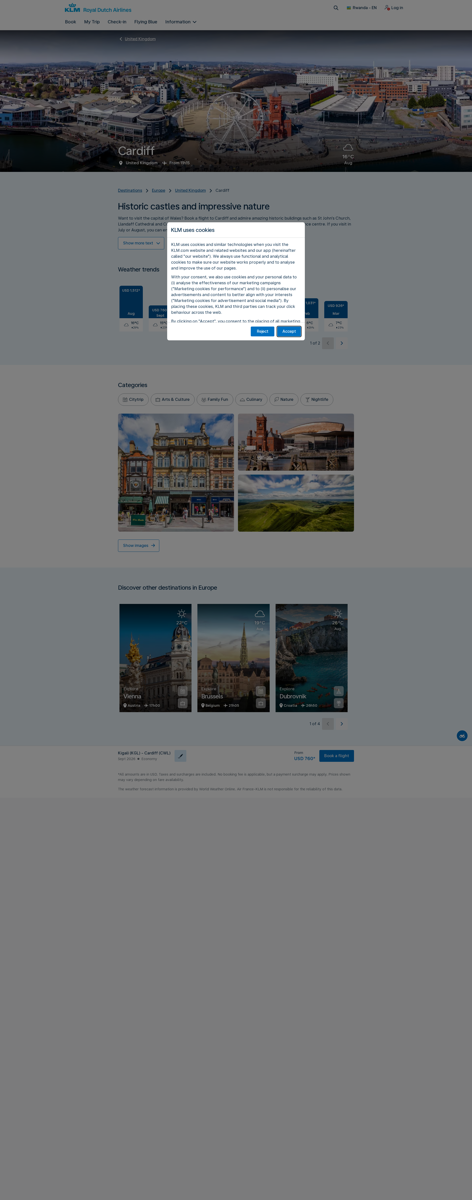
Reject (262, 331)
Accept (289, 331)
